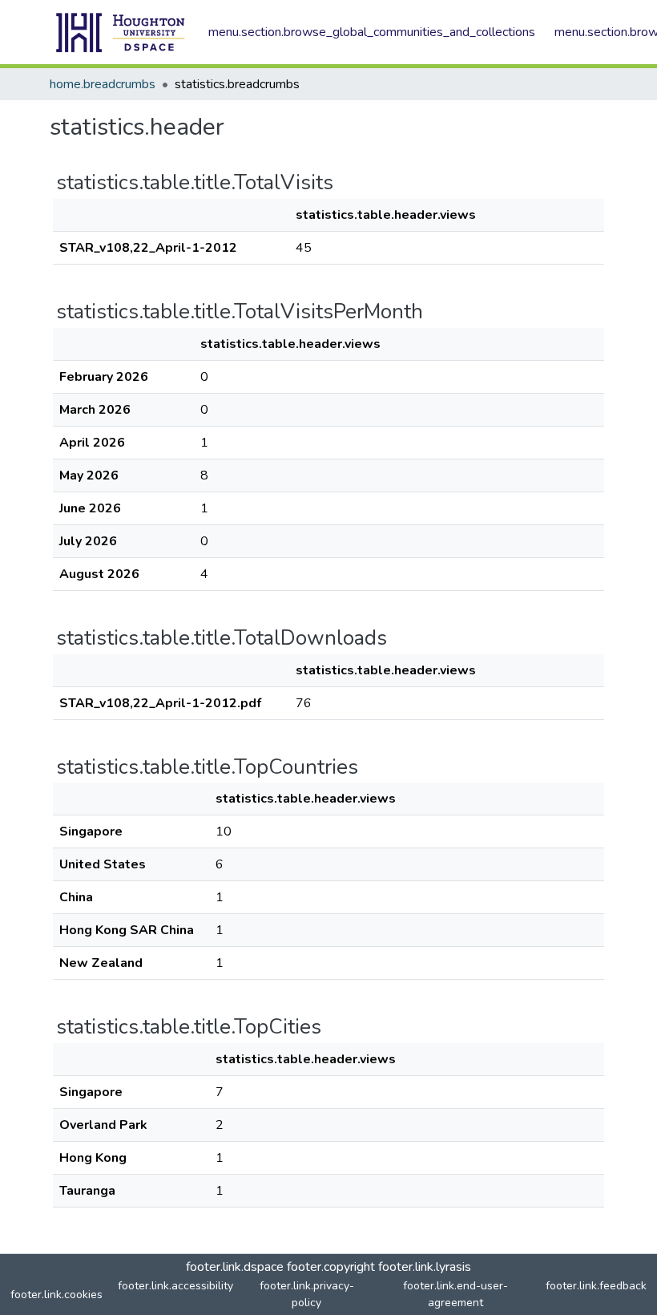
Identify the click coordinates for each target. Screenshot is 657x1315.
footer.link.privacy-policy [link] (307, 1294)
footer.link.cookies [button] (56, 1294)
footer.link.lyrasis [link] (424, 1267)
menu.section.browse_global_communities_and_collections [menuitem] (371, 32)
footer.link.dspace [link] (235, 1267)
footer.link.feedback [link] (596, 1285)
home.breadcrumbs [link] (102, 84)
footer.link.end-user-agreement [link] (455, 1294)
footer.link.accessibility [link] (175, 1285)
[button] (121, 32)
